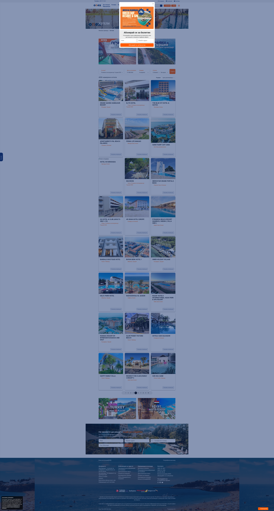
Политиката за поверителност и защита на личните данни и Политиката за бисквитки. (11, 507)
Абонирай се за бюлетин (137, 45)
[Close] (153, 4)
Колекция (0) (263, 508)
